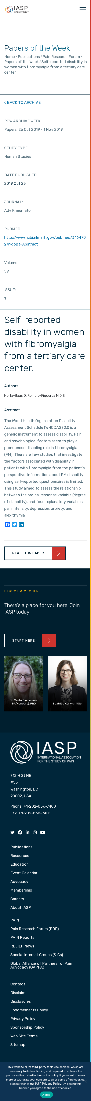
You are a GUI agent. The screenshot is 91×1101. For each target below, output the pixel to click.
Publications (21, 847)
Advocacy (19, 882)
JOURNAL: (13, 202)
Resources (19, 856)
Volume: (11, 262)
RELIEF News (22, 946)
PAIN (14, 920)
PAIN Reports (22, 938)
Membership (21, 890)
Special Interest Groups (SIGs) (36, 955)
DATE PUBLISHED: (21, 175)
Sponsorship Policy (27, 1027)
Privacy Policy (22, 1019)
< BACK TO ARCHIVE (22, 102)
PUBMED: (12, 229)
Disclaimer (19, 993)
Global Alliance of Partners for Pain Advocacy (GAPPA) (41, 966)
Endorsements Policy (29, 1010)
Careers (17, 899)
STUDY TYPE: (16, 148)
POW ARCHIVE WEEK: (22, 121)
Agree (46, 1094)
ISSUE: (10, 289)
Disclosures (20, 1002)
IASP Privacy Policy (48, 1084)
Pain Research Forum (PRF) (34, 929)
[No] (86, 1081)
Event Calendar (23, 873)
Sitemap (17, 1045)
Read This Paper (28, 553)
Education (19, 864)
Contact (17, 984)
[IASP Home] (17, 9)
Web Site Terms (23, 1036)
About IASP (20, 908)
